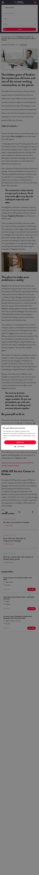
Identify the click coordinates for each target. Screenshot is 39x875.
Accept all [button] (20, 442)
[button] (20, 447)
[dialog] (19, 437)
